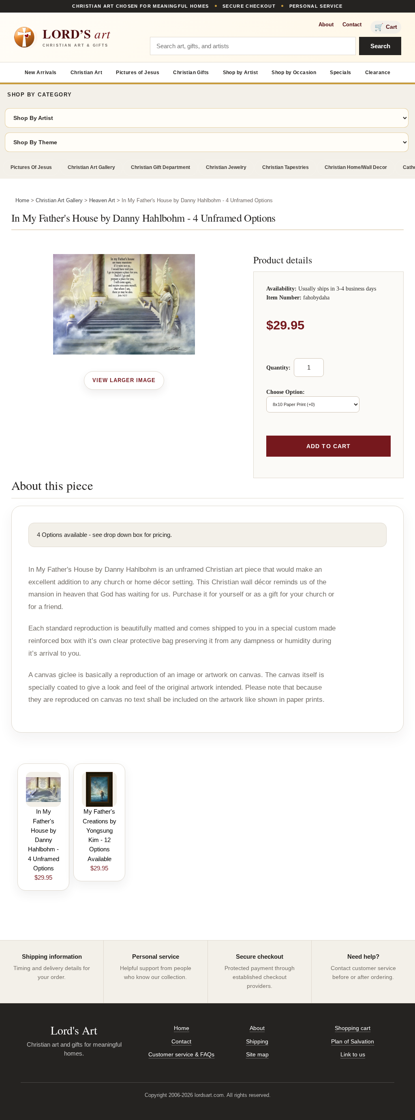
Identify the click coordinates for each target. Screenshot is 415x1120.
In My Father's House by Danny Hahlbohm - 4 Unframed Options (43, 840)
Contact (352, 24)
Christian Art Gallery (91, 167)
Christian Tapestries (285, 167)
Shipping (257, 1041)
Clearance (378, 72)
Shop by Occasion (294, 72)
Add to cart (328, 446)
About (326, 24)
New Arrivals (41, 72)
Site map (257, 1054)
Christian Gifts (191, 72)
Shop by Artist (240, 72)
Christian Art (86, 72)
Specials (340, 72)
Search (380, 46)
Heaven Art (102, 200)
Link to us (352, 1054)
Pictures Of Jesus (31, 167)
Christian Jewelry (226, 167)
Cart (385, 27)
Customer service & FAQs (181, 1054)
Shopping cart (352, 1028)
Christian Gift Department (160, 167)
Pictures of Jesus (137, 72)
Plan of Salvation (352, 1041)
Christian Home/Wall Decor (356, 167)
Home (22, 200)
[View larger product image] (124, 380)
